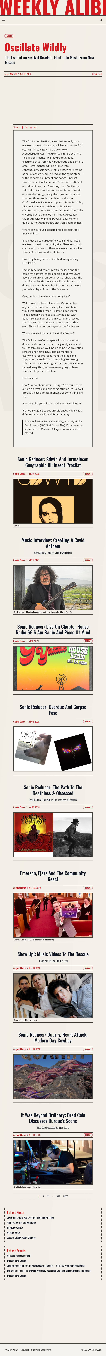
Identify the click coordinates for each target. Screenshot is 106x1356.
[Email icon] (36, 127)
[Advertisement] (53, 100)
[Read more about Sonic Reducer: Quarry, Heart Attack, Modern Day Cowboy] (53, 1078)
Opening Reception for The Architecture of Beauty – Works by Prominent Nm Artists (46, 1265)
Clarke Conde (19, 473)
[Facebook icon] (22, 127)
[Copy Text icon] (31, 127)
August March (19, 887)
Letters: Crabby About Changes (21, 1237)
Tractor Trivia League (16, 1260)
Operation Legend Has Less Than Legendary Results (30, 1217)
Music (9, 35)
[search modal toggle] (101, 20)
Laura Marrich (10, 74)
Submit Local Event (41, 1349)
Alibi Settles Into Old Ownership (21, 1222)
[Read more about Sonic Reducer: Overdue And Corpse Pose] (53, 750)
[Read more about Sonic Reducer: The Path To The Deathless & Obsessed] (53, 836)
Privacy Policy (11, 1349)
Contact (25, 1349)
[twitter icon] (26, 127)
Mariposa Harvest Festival (18, 1255)
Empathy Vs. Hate (15, 1227)
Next (65, 1196)
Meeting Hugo (13, 1232)
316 (58, 1196)
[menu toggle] (3, 20)
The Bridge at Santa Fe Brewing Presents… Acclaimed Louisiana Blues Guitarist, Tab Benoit (49, 1270)
